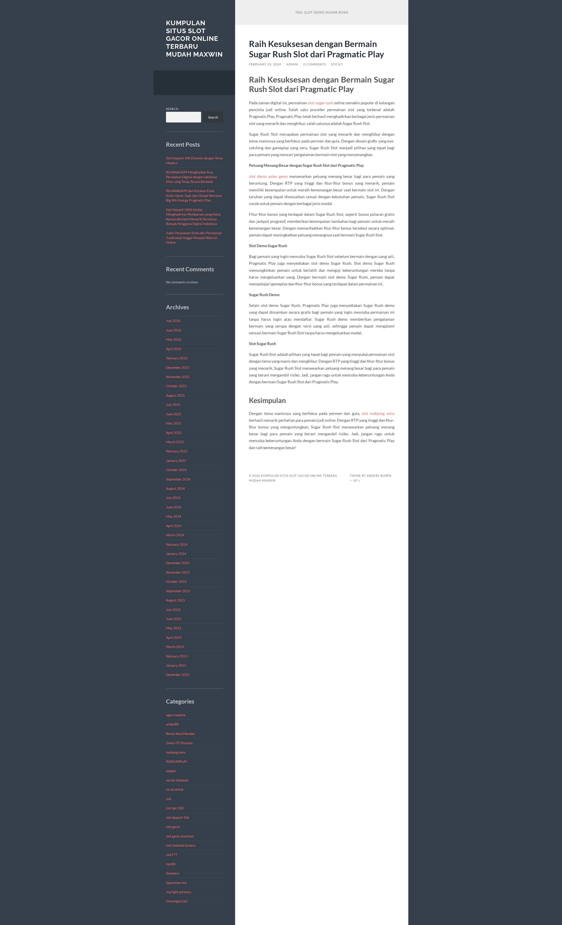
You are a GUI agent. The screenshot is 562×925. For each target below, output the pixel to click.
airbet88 (172, 724)
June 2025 (173, 414)
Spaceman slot (176, 883)
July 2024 (173, 498)
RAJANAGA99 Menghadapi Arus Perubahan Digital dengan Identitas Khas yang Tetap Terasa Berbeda (191, 177)
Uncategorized (176, 901)
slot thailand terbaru (181, 845)
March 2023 (175, 647)
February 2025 (176, 451)
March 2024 (175, 535)
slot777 (171, 855)
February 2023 (176, 656)
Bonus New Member (180, 734)
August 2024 (175, 488)
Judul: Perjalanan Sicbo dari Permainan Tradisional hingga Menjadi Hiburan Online (194, 237)
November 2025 (178, 377)
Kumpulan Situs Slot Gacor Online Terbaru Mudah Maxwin (194, 38)
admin (292, 64)
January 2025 (176, 460)
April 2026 (174, 349)
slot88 (170, 864)
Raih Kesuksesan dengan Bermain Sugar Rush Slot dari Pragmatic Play (316, 48)
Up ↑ (357, 480)
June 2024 (173, 507)
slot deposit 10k (177, 817)
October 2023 (176, 581)
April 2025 (174, 433)
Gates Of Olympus (179, 743)
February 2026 (176, 358)
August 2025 (175, 395)
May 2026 (173, 339)
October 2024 (176, 470)
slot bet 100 (175, 808)
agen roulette (176, 715)
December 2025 (177, 367)
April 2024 (174, 526)
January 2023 (176, 665)
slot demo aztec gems (268, 176)
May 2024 (173, 516)
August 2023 (175, 600)
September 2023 (178, 591)
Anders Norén (379, 475)
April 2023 (174, 637)
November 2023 (178, 572)
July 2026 (173, 321)
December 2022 (177, 675)
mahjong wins (176, 752)
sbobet (171, 771)
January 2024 (176, 554)
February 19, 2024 (265, 64)
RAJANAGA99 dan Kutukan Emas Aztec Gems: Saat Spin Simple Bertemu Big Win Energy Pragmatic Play (194, 195)
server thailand (177, 780)
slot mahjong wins (378, 413)
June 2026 (173, 330)
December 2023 (177, 563)
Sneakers (172, 873)
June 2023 (173, 619)
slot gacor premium (180, 836)
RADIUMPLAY (176, 761)
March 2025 (175, 442)
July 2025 (173, 405)
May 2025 (173, 423)
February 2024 (176, 544)
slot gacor (173, 827)
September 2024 (178, 479)
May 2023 (173, 628)
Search (172, 109)
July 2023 (173, 610)
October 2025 (176, 386)
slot (168, 799)
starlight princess (178, 892)
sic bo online (175, 789)
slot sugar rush (320, 102)
